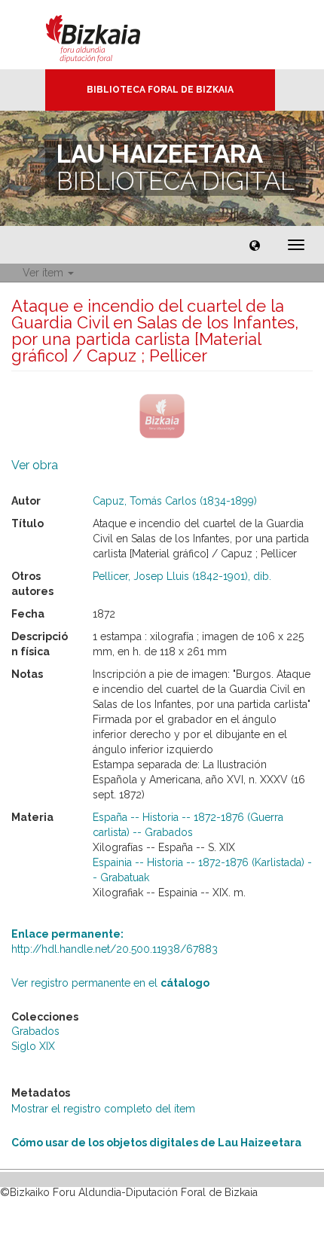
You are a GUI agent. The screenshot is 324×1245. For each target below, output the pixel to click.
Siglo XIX (33, 1046)
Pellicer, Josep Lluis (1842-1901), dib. (182, 576)
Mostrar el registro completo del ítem (103, 1109)
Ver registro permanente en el (110, 983)
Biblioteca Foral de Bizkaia (160, 89)
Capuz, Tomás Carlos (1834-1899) (175, 501)
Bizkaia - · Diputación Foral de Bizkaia (109, 34)
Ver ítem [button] (44, 273)
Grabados (35, 1031)
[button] (254, 245)
